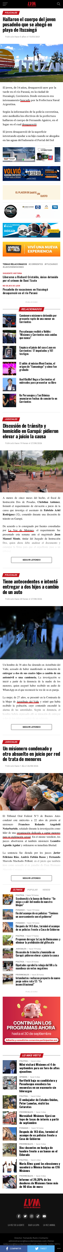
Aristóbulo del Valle (28, 701)
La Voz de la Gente (16, 1225)
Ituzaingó (52, 264)
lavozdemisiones (14, 267)
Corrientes (36, 264)
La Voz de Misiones (21, 530)
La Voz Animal (49, 1225)
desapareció (29, 124)
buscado (25, 100)
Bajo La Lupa (33, 1225)
